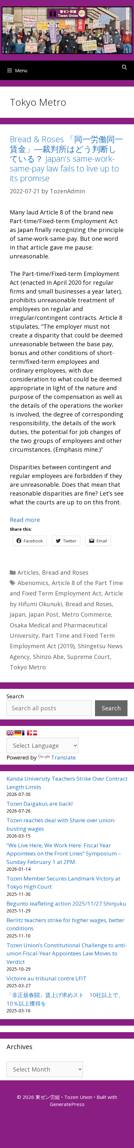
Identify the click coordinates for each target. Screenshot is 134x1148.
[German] (17, 732)
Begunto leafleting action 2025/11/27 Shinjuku (66, 903)
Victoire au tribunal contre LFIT (47, 978)
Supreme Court (88, 657)
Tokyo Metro (28, 667)
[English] (10, 732)
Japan (17, 614)
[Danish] (33, 732)
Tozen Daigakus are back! (40, 803)
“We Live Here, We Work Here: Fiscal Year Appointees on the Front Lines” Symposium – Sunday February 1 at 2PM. (64, 853)
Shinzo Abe (48, 657)
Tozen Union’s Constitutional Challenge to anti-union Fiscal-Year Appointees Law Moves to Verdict (67, 953)
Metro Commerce (86, 614)
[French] (25, 732)
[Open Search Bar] (124, 67)
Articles (28, 572)
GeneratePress (67, 1104)
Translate (63, 757)
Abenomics (33, 583)
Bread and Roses (65, 572)
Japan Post (44, 614)
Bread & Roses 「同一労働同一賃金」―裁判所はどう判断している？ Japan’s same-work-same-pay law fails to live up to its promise (66, 158)
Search (15, 696)
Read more (25, 520)
